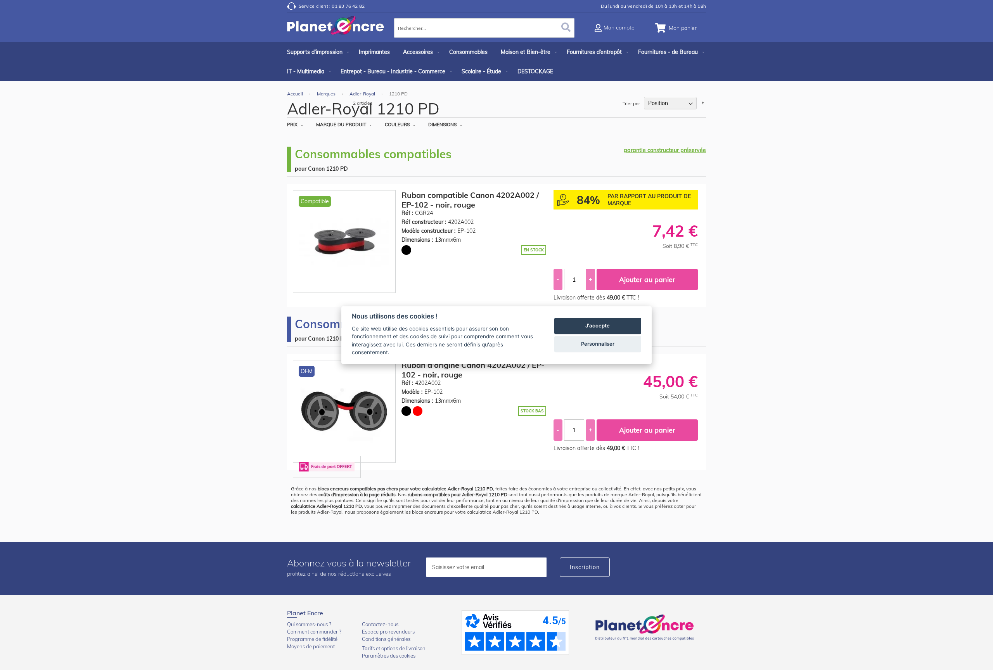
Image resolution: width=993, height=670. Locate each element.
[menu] (496, 61)
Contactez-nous (380, 624)
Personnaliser (597, 344)
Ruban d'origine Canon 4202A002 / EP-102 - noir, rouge (473, 369)
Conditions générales (386, 639)
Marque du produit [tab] (341, 124)
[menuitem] (316, 52)
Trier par (631, 103)
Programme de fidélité (312, 639)
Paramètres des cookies (388, 656)
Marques (327, 94)
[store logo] (335, 29)
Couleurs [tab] (397, 124)
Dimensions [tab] (442, 124)
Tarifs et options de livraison (394, 648)
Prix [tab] (292, 124)
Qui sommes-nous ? (309, 624)
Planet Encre (646, 626)
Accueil (295, 94)
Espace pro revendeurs (388, 631)
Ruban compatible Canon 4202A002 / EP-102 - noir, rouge (470, 199)
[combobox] (484, 28)
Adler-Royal (362, 94)
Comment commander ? (314, 631)
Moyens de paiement (311, 646)
